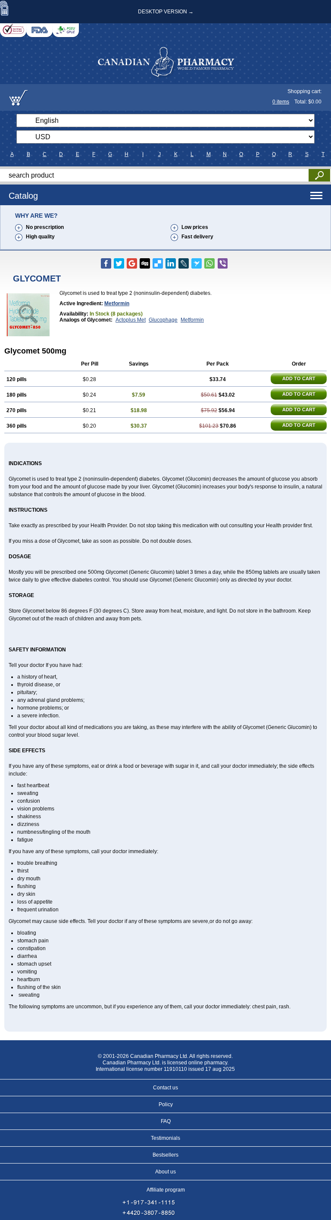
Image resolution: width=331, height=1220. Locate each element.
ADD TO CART (298, 378)
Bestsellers (165, 1155)
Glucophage (163, 320)
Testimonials (165, 1138)
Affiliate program (166, 1190)
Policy (166, 1104)
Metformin (116, 303)
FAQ (166, 1121)
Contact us (165, 1088)
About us (165, 1172)
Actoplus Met (131, 320)
